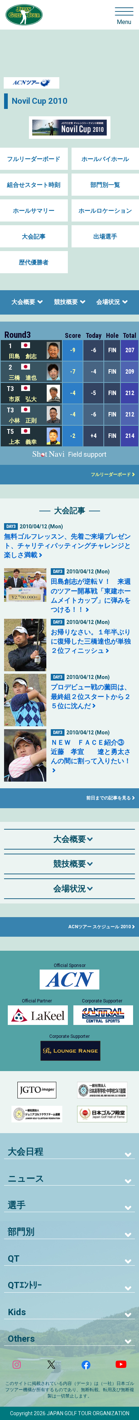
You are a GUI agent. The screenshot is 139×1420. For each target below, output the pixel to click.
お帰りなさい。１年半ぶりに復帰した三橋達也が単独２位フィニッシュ (91, 641)
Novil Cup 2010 (39, 101)
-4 (72, 393)
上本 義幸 (23, 442)
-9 (72, 350)
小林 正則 (23, 420)
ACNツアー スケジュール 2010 (99, 926)
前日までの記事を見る (108, 797)
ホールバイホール (105, 158)
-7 (72, 371)
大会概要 (23, 301)
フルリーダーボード (33, 158)
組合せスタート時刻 (33, 184)
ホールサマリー (33, 210)
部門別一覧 (105, 184)
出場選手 (105, 236)
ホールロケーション (105, 210)
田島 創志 (23, 356)
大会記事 (34, 236)
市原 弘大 (23, 399)
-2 (72, 435)
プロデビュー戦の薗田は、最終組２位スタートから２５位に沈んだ (91, 696)
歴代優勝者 (34, 262)
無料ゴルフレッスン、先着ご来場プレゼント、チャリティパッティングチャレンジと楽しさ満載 (67, 545)
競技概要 (66, 301)
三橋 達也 (23, 377)
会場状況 (108, 301)
